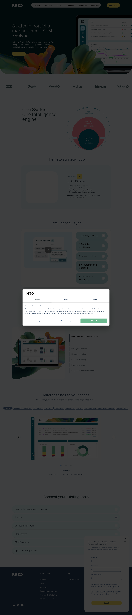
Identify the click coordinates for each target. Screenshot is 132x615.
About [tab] (95, 299)
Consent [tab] (37, 299)
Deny (38, 321)
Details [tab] (66, 299)
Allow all (94, 321)
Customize (65, 321)
